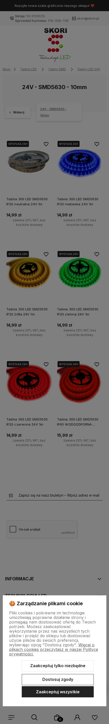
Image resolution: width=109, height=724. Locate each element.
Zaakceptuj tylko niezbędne (57, 665)
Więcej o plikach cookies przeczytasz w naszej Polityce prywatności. (53, 649)
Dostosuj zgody (57, 679)
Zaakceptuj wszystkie (58, 691)
